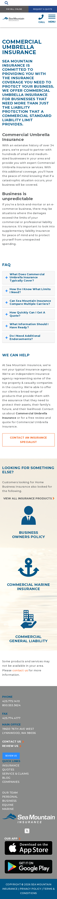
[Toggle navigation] (52, 19)
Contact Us (11, 741)
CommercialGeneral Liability (28, 639)
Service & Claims (15, 773)
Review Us (10, 746)
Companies (10, 781)
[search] (6, 3)
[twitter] (27, 831)
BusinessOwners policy (28, 534)
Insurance (10, 765)
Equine (8, 805)
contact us (20, 670)
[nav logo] (13, 19)
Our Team (10, 792)
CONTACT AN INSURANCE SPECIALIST (28, 440)
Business (9, 800)
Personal (10, 796)
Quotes (8, 769)
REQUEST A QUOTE (42, 9)
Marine (8, 809)
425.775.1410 (11, 701)
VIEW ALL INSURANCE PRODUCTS (27, 498)
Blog (6, 777)
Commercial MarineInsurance (28, 587)
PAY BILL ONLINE (14, 9)
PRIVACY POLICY (31, 888)
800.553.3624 (11, 705)
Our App (11, 838)
